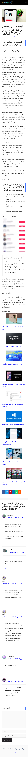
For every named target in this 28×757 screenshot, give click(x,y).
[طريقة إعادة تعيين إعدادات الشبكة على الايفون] (14, 322)
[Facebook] (3, 492)
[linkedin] (13, 492)
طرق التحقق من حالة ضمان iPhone (11, 346)
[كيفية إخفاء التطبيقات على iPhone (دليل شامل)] (14, 458)
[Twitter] (7, 492)
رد (5, 543)
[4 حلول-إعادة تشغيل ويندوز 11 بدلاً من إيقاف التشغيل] (14, 360)
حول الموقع (7, 752)
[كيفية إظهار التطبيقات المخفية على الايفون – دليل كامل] (14, 478)
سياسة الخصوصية (19, 752)
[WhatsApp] (16, 492)
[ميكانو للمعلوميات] (7, 2)
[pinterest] (10, 492)
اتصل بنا (12, 752)
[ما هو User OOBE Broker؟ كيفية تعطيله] (14, 420)
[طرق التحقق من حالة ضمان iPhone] (14, 342)
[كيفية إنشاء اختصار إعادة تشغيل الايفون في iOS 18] (14, 380)
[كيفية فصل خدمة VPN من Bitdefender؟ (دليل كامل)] (14, 400)
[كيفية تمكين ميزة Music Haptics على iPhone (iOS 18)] (14, 438)
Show (21, 51)
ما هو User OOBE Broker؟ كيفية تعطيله (13, 424)
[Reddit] (19, 492)
